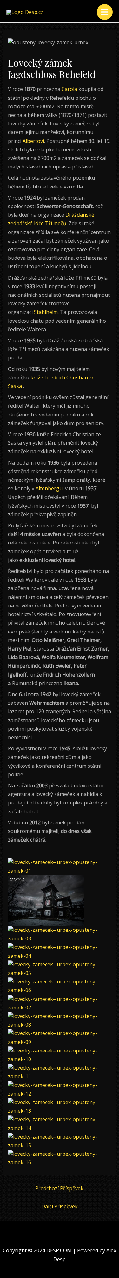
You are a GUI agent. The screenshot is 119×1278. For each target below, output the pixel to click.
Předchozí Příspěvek (59, 1188)
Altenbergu (49, 488)
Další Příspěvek (59, 1206)
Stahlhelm (46, 311)
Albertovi (33, 140)
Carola (69, 89)
